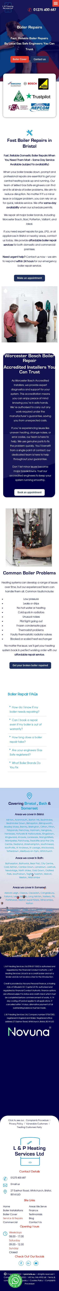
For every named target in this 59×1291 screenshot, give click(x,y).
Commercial (10, 1222)
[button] (55, 3)
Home (6, 1207)
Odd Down (38, 870)
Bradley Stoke (11, 827)
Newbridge (11, 870)
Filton (51, 827)
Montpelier (11, 841)
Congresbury (47, 893)
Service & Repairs (13, 1218)
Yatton (29, 903)
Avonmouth (21, 820)
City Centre (47, 863)
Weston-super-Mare (28, 900)
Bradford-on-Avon (42, 917)
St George (34, 848)
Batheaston (11, 863)
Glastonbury (25, 917)
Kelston (25, 913)
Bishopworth (45, 823)
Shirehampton (31, 844)
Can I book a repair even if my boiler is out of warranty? (26, 724)
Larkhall (51, 867)
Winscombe (46, 900)
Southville (10, 848)
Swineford (12, 917)
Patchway (23, 841)
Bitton (25, 910)
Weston (23, 877)
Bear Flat (35, 863)
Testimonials (35, 1214)
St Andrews (22, 848)
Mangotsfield (46, 837)
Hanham (35, 830)
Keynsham (35, 913)
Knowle (22, 837)
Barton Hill (34, 820)
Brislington (33, 827)
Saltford (46, 913)
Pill (53, 896)
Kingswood (11, 837)
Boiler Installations (13, 1210)
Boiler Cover (10, 1214)
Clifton (43, 827)
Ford (17, 913)
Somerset (29, 808)
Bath (43, 804)
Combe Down (26, 867)
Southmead (47, 844)
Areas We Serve (38, 1207)
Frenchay (24, 830)
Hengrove (46, 830)
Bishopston (32, 823)
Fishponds (12, 830)
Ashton (10, 820)
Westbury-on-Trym (29, 851)
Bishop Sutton (14, 910)
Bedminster (46, 820)
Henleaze (10, 834)
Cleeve (23, 893)
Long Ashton (34, 896)
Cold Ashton (10, 867)
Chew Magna (37, 910)
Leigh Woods (20, 896)
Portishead (11, 900)
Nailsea (47, 896)
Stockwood (47, 848)
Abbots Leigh (11, 893)
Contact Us (35, 1222)
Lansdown (40, 867)
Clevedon (34, 893)
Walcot (47, 874)
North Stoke (25, 870)
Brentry (23, 827)
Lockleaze (32, 837)
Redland (18, 844)
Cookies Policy (36, 1280)
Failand (8, 896)
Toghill (29, 874)
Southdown (19, 874)
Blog (31, 1218)
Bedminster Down (15, 823)
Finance (33, 1210)
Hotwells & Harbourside (28, 834)
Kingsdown (48, 834)
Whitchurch (46, 851)
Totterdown (13, 851)
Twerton (38, 874)
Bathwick (24, 863)
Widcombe (34, 877)
